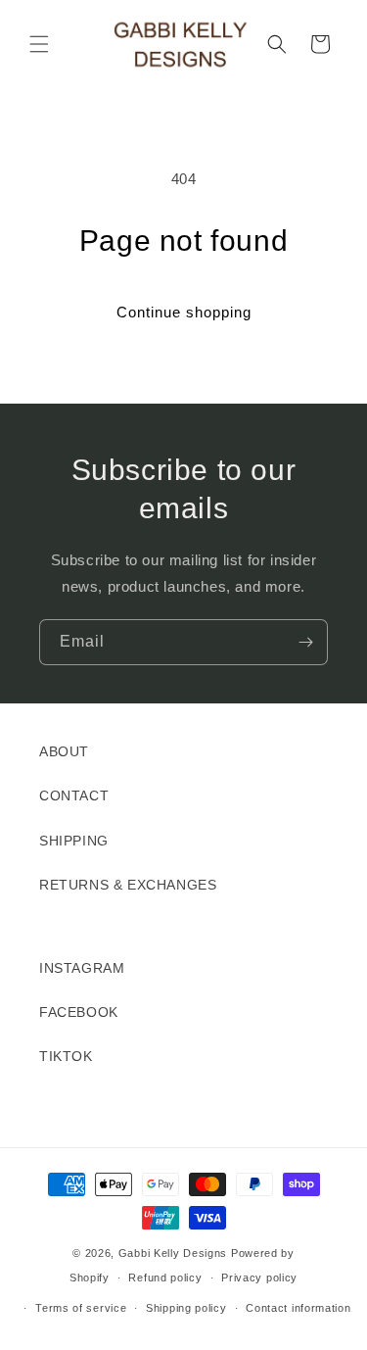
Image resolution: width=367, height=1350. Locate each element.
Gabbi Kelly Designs (172, 1253)
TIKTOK (66, 1056)
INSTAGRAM (81, 968)
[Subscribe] (305, 642)
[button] (39, 44)
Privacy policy (259, 1277)
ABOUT (64, 751)
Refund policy (165, 1277)
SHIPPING (74, 840)
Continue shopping (184, 312)
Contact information (298, 1308)
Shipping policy (186, 1308)
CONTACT (74, 795)
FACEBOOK (78, 1012)
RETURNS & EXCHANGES (127, 884)
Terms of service (80, 1308)
